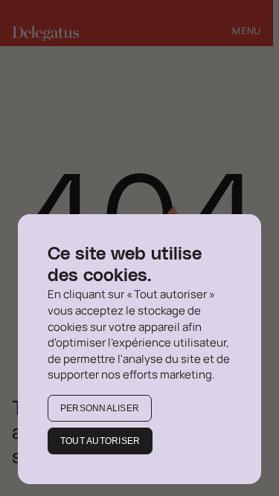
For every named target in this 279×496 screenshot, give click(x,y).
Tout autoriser (100, 441)
